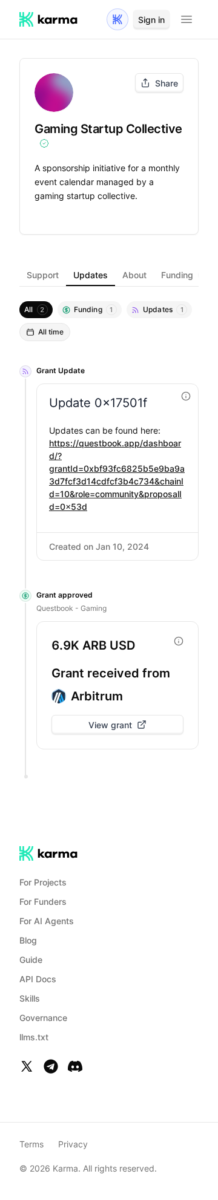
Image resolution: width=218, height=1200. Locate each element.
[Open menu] (186, 19)
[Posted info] (186, 396)
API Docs (37, 979)
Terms (31, 1144)
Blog (28, 940)
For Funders (43, 901)
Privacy (73, 1144)
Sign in (151, 20)
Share (166, 83)
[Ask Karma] (117, 19)
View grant (110, 725)
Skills (29, 998)
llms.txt (33, 1037)
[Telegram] (51, 1066)
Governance (43, 1017)
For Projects (43, 882)
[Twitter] (26, 1066)
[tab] (42, 275)
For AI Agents (46, 921)
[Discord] (75, 1066)
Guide (30, 959)
